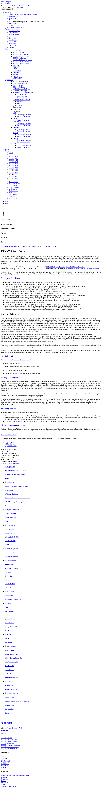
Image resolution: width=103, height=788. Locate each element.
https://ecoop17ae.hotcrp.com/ (20, 360)
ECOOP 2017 (46, 246)
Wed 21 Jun (12, 43)
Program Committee (23, 98)
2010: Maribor (13, 189)
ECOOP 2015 (13, 178)
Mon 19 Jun (12, 40)
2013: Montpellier (14, 183)
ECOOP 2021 (13, 167)
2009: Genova (13, 191)
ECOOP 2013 (79, 267)
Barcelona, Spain (23, 5)
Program (7, 29)
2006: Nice (12, 196)
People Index (17, 109)
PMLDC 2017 (5, 765)
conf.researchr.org (10, 728)
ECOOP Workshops (19, 58)
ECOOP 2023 (13, 163)
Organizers (20, 105)
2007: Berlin (13, 194)
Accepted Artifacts (10, 278)
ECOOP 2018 (13, 173)
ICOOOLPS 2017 (6, 760)
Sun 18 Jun (12, 38)
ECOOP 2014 (70, 267)
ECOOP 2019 (13, 171)
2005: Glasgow (14, 198)
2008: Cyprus (13, 193)
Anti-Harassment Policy (16, 27)
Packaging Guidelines (10, 377)
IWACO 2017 (5, 762)
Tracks (7, 49)
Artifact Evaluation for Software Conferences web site (82, 269)
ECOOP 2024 (13, 162)
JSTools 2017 (5, 764)
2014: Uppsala (13, 182)
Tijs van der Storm (10, 446)
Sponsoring (12, 18)
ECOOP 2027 (13, 156)
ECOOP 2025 (13, 160)
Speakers (20, 101)
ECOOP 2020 (13, 169)
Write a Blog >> (6, 2)
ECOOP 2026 (13, 158)
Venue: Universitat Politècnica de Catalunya (23, 14)
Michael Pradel (9, 444)
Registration (12, 23)
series (38, 246)
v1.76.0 (19, 728)
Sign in (7, 201)
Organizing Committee (20, 83)
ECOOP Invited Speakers (21, 54)
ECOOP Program (14, 31)
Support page (4, 730)
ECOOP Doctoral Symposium (22, 60)
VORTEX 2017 (6, 767)
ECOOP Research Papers (21, 56)
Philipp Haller (9, 442)
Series (11, 153)
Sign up (7, 203)
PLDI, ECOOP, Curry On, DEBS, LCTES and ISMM (18, 246)
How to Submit (7, 356)
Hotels (11, 25)
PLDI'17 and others (17, 7)
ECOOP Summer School (21, 63)
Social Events (13, 16)
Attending (8, 13)
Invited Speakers (22, 96)
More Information (8, 435)
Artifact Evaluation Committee (10, 463)
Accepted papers (14, 34)
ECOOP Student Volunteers (22, 61)
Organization (9, 80)
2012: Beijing (13, 185)
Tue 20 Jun (12, 42)
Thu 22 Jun (12, 45)
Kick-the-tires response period (13, 425)
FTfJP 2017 (4, 758)
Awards (11, 20)
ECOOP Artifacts (18, 52)
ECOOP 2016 (13, 176)
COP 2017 (4, 756)
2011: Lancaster (14, 187)
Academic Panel (22, 94)
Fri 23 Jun (12, 47)
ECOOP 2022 (13, 165)
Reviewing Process (8, 408)
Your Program (13, 32)
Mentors (19, 103)
